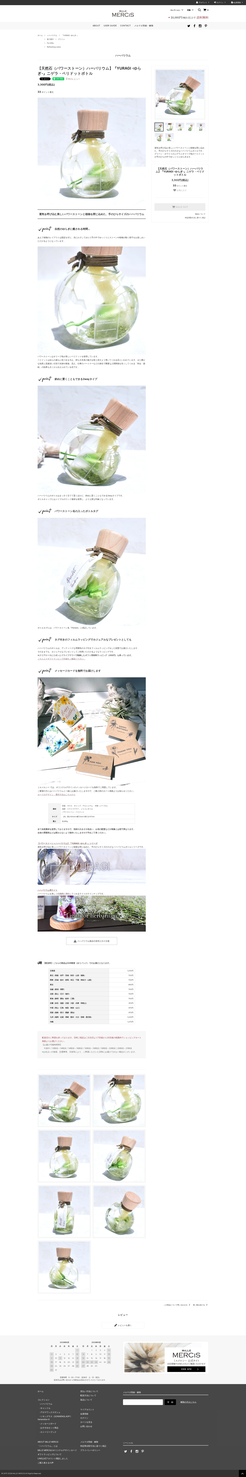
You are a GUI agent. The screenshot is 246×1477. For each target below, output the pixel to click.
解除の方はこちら (188, 1402)
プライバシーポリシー (90, 1450)
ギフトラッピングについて (50, 1454)
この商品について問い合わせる (176, 1305)
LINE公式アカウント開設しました (53, 1458)
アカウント (203, 2)
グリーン (61, 39)
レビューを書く (124, 1325)
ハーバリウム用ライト (48, 890)
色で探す (50, 39)
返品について (200, 214)
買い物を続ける (199, 1305)
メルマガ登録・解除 (143, 25)
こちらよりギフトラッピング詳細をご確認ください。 (61, 659)
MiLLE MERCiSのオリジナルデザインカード (57, 1450)
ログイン (220, 2)
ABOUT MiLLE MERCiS (48, 1442)
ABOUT (96, 25)
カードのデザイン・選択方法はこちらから (56, 794)
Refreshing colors (54, 47)
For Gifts (50, 43)
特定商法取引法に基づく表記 (93, 1446)
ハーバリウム (52, 35)
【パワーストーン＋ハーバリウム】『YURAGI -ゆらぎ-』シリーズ (68, 843)
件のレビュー (73, 79)
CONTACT (125, 25)
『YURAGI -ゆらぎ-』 (70, 35)
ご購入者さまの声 (46, 1462)
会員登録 (237, 2)
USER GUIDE (110, 25)
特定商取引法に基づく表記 (195, 218)
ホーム (40, 35)
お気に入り (181, 190)
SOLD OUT (181, 207)
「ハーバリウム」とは (48, 1446)
